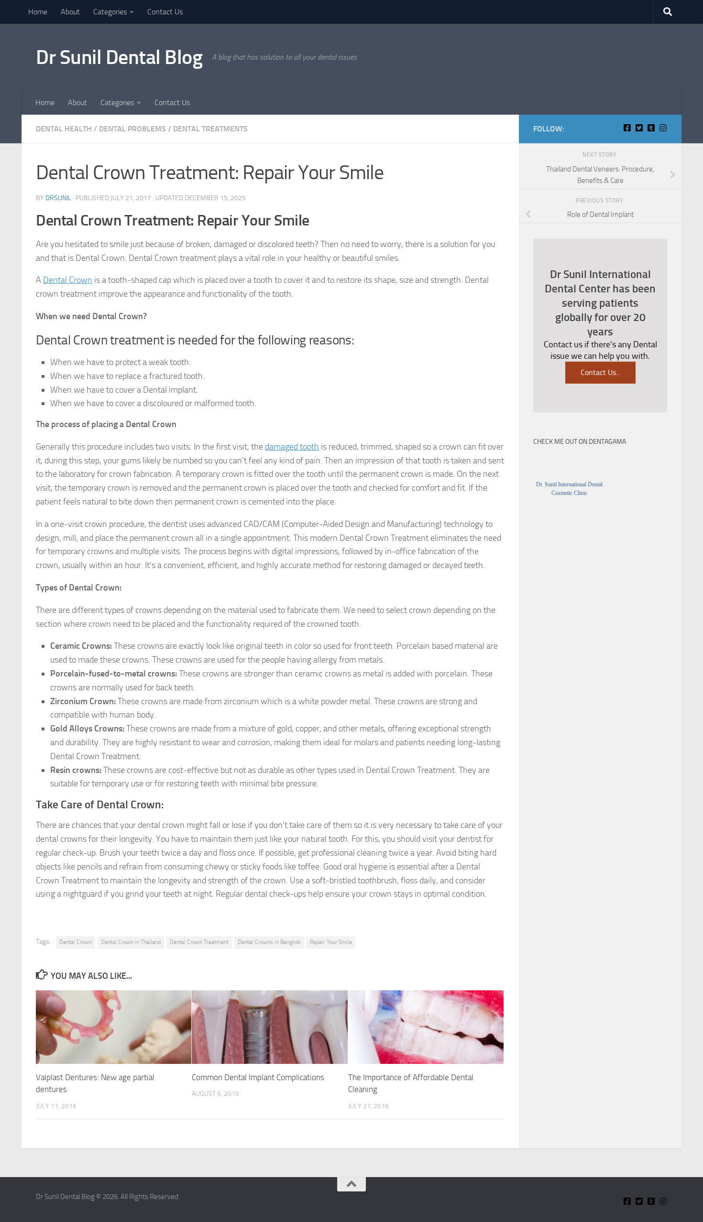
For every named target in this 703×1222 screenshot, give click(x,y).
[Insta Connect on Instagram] (663, 128)
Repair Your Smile (331, 942)
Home (37, 11)
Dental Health (64, 128)
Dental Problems (132, 128)
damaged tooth (292, 446)
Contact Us (165, 11)
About (70, 11)
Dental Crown (67, 280)
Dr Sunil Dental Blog (119, 57)
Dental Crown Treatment (199, 942)
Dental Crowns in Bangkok (269, 942)
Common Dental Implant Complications (258, 1077)
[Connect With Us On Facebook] (627, 128)
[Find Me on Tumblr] (651, 128)
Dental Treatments (210, 128)
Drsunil (58, 198)
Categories (110, 11)
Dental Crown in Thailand (131, 942)
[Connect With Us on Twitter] (639, 128)
